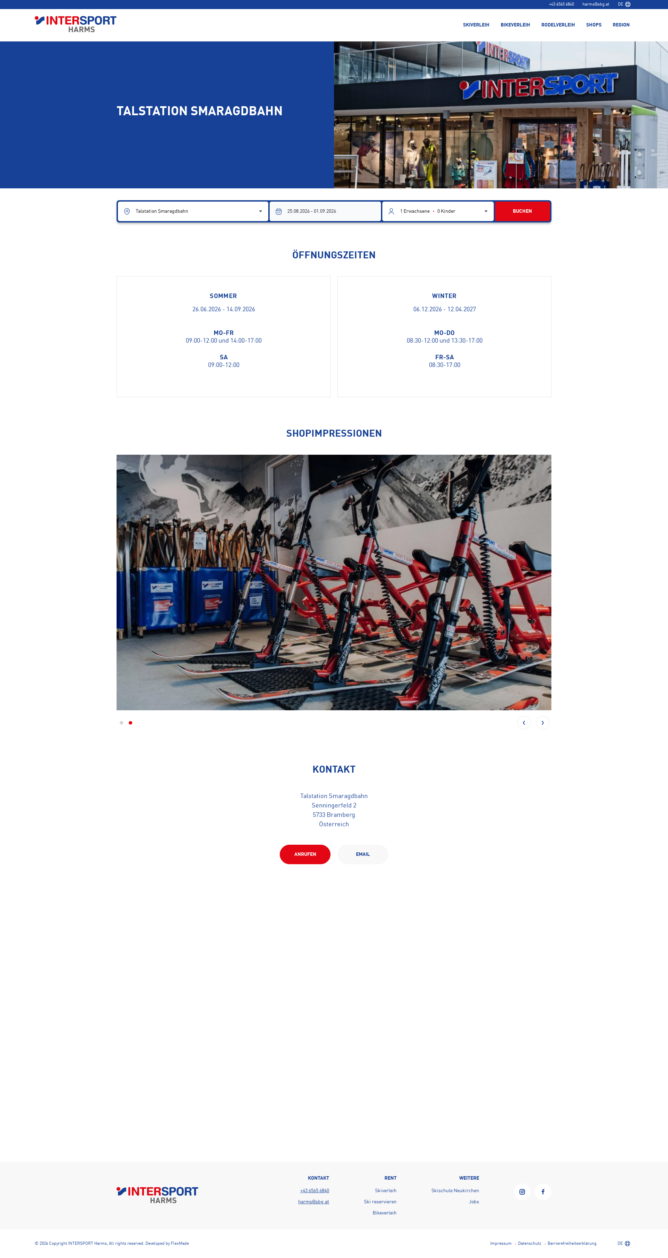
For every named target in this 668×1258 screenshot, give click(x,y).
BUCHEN (522, 211)
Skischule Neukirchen (455, 1190)
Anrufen (305, 854)
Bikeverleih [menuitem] (515, 25)
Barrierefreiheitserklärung (572, 1244)
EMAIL (363, 854)
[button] (524, 723)
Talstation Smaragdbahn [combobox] (162, 211)
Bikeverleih (385, 1213)
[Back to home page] (76, 25)
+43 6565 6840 (561, 4)
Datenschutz (529, 1244)
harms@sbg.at (595, 4)
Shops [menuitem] (594, 25)
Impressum (501, 1244)
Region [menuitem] (621, 25)
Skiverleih (386, 1190)
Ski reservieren (380, 1202)
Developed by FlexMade (167, 1244)
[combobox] (624, 4)
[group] (334, 582)
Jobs (474, 1202)
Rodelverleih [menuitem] (558, 25)
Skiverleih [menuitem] (476, 25)
